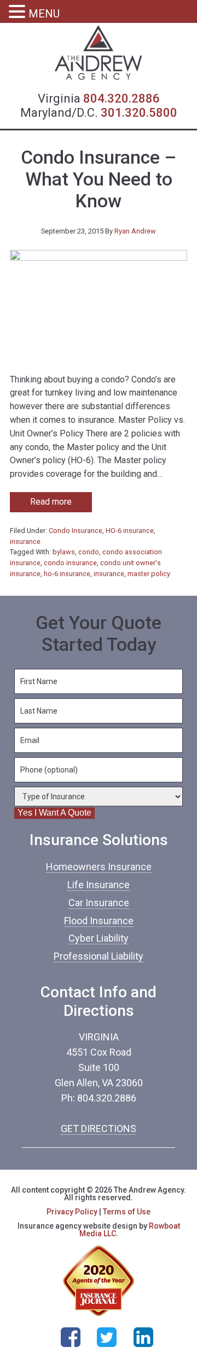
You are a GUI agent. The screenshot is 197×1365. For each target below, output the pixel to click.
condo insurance (70, 563)
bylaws (64, 552)
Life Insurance (98, 884)
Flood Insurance (99, 920)
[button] (18, 12)
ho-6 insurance (67, 574)
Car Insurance (98, 902)
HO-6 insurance (130, 530)
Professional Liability (98, 956)
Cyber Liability (98, 938)
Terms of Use (126, 1211)
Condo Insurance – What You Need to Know (98, 179)
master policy (149, 574)
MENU (44, 13)
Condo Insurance (75, 530)
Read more (51, 501)
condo (88, 552)
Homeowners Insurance (99, 866)
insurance (25, 541)
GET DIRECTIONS (98, 1128)
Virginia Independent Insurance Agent (98, 53)
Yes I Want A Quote (54, 812)
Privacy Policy (72, 1211)
